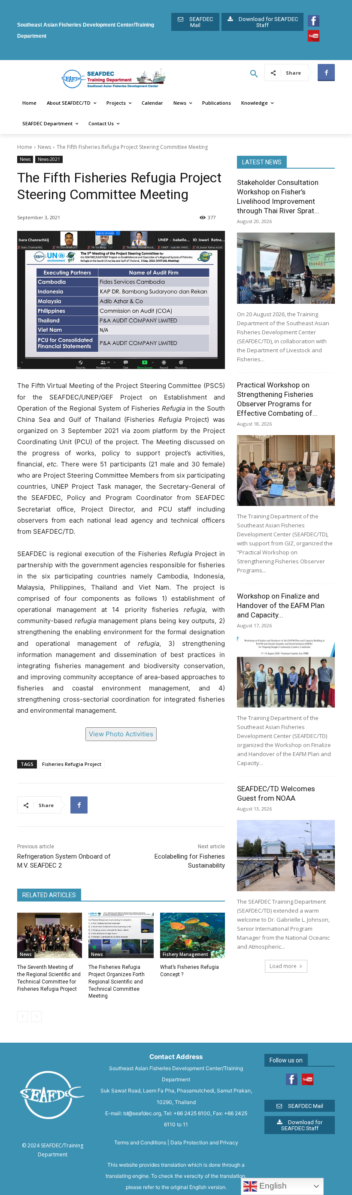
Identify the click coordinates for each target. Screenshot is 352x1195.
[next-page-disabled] (36, 1016)
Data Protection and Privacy (204, 1142)
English (272, 1185)
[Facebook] (326, 72)
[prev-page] (22, 1016)
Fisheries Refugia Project (71, 764)
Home (24, 147)
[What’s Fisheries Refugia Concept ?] (192, 935)
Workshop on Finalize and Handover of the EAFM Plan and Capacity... (281, 605)
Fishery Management (185, 954)
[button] (254, 74)
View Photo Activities (121, 734)
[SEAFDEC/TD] (113, 79)
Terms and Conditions (140, 1142)
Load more (283, 966)
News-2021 (49, 159)
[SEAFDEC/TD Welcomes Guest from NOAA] (286, 855)
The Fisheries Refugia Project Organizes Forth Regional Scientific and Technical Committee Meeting (116, 981)
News (44, 147)
